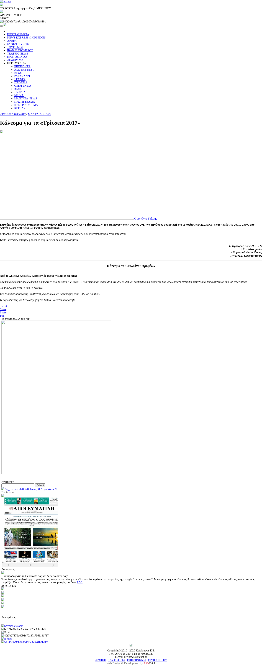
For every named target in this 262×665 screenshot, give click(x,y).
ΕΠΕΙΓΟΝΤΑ (22, 66)
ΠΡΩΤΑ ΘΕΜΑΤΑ (18, 34)
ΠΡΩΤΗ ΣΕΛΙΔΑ (24, 101)
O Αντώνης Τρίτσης (145, 218)
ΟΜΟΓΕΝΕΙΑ (22, 85)
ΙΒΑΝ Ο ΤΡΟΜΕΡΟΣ (20, 50)
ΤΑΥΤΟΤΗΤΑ (116, 660)
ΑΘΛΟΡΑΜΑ (15, 59)
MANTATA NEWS (25, 98)
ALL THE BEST (24, 69)
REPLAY (19, 108)
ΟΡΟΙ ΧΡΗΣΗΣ (157, 660)
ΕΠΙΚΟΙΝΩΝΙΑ (136, 660)
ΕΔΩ (80, 582)
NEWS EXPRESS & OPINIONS (26, 37)
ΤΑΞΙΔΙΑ (19, 92)
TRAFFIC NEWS (17, 53)
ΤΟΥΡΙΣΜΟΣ (15, 47)
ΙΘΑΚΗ (19, 88)
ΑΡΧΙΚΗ (100, 660)
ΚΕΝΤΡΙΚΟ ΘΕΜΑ (26, 104)
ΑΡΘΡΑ (12, 40)
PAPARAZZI (22, 76)
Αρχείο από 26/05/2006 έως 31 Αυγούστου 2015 (32, 489)
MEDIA (19, 95)
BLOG (18, 72)
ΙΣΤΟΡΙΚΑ (20, 82)
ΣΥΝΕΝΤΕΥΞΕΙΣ (18, 43)
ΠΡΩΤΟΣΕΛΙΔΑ (17, 56)
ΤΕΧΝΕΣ (19, 79)
